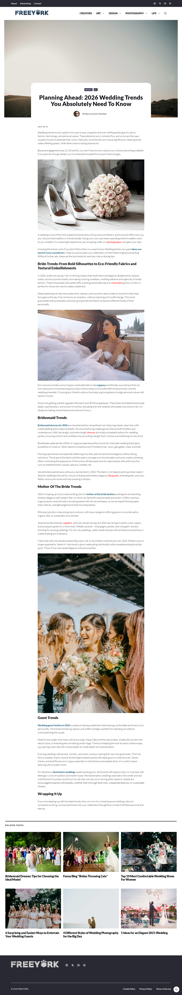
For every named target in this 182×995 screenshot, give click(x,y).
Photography (135, 13)
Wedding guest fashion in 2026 (54, 725)
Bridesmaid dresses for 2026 (53, 425)
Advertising (25, 3)
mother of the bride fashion (100, 494)
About (14, 3)
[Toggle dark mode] (176, 989)
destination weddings (64, 771)
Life (154, 13)
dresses (91, 432)
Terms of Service (163, 989)
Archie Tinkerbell (99, 114)
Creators (86, 13)
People (88, 89)
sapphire (67, 522)
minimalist (117, 282)
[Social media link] (155, 3)
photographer (114, 241)
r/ (96, 89)
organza (101, 385)
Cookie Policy (129, 989)
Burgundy (113, 475)
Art (98, 13)
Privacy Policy (145, 989)
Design (113, 13)
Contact (37, 3)
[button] (164, 13)
